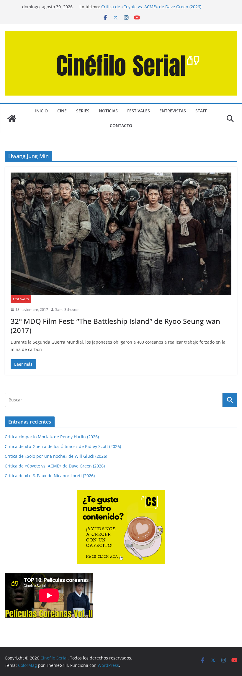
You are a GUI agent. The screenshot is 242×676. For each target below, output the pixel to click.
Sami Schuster (67, 309)
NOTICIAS (108, 111)
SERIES (82, 111)
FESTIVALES (138, 111)
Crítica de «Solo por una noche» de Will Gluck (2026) (56, 456)
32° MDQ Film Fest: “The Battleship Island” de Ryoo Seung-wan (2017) (115, 325)
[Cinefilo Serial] (12, 118)
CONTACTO (121, 125)
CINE (62, 111)
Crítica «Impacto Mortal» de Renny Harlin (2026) (52, 436)
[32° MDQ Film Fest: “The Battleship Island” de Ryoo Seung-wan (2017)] (121, 234)
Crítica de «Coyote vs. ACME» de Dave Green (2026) (151, 6)
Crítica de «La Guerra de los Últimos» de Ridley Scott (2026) (63, 446)
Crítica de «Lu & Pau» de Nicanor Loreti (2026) (50, 475)
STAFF (201, 111)
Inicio (41, 111)
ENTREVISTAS (172, 111)
